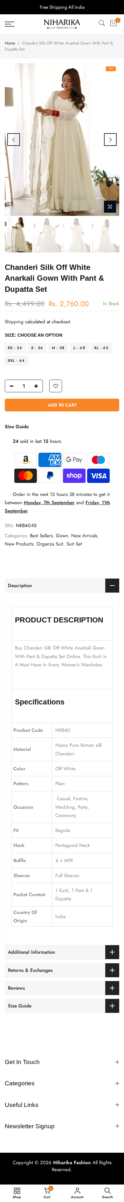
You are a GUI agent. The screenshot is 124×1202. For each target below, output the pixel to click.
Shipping (14, 321)
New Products (19, 543)
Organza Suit (50, 543)
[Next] (110, 139)
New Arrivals (84, 535)
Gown (62, 535)
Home (10, 43)
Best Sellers (41, 535)
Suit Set (74, 543)
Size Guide (17, 426)
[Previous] (13, 139)
